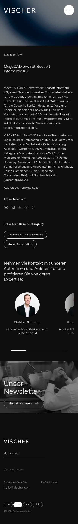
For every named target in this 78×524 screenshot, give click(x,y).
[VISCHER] (20, 10)
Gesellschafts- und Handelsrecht (25, 234)
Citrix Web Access (14, 469)
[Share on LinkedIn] (13, 207)
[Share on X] (33, 207)
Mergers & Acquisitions (20, 244)
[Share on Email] (6, 207)
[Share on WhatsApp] (26, 207)
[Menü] (69, 10)
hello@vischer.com (17, 487)
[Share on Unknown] (19, 207)
